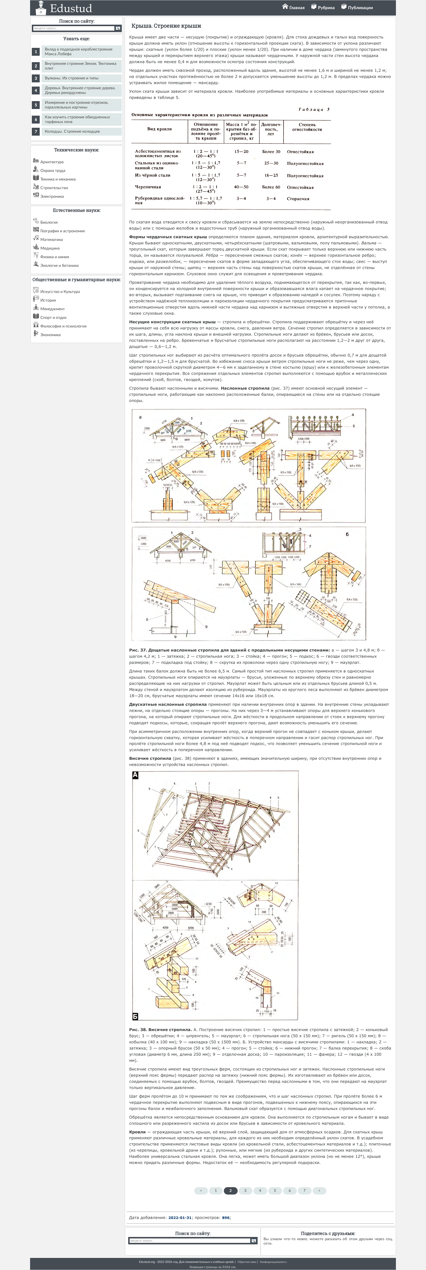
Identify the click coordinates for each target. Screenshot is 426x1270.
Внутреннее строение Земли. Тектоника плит (80, 66)
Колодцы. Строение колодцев (72, 131)
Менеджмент (52, 309)
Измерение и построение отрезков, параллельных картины (76, 105)
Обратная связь (247, 1262)
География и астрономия (62, 231)
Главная (297, 8)
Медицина (50, 248)
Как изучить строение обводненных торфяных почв (77, 119)
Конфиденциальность (273, 1262)
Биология (49, 222)
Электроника (52, 197)
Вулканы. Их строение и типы (72, 78)
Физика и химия (54, 257)
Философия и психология (63, 326)
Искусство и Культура (60, 292)
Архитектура (52, 162)
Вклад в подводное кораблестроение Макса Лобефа (78, 51)
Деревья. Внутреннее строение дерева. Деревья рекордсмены (80, 90)
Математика (51, 240)
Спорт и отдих (53, 318)
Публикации (360, 8)
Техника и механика (58, 179)
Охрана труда (52, 171)
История (48, 300)
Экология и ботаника (59, 266)
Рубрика (326, 8)
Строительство (54, 188)
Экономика (50, 335)
